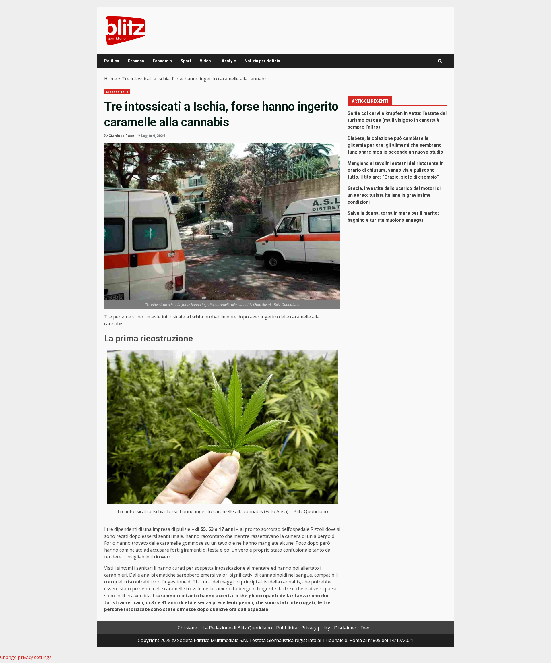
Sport (186, 61)
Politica (111, 61)
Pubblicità (286, 628)
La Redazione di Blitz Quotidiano (237, 628)
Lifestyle (228, 61)
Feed (365, 628)
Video (205, 61)
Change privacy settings (26, 657)
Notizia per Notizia (262, 61)
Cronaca (136, 61)
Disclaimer (345, 628)
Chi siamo (188, 628)
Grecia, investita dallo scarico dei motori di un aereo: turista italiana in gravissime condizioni (394, 195)
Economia (162, 61)
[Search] (440, 61)
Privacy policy (315, 628)
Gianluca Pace (121, 135)
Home (110, 79)
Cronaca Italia (117, 92)
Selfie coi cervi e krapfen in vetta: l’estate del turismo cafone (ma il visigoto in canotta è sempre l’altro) (397, 120)
